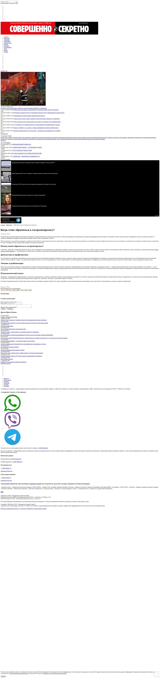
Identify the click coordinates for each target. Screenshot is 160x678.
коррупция (75, 139)
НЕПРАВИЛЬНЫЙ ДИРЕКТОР (21, 144)
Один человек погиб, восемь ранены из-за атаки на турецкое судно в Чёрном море (37, 121)
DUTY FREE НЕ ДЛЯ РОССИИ (22, 150)
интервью (102, 139)
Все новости (4, 133)
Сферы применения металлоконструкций (12, 350)
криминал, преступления (58, 139)
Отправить (10, 309)
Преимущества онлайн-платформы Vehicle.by (13, 362)
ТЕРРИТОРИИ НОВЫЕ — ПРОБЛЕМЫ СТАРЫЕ (27, 147)
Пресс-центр (7, 380)
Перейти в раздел (6, 363)
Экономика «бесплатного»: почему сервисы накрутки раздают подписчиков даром (24, 323)
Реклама (6, 381)
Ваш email (3, 303)
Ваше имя (3, 302)
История (6, 386)
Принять (3, 676)
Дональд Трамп (81, 137)
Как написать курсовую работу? (10, 347)
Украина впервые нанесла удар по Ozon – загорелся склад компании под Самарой (37, 130)
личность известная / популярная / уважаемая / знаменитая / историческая (129, 137)
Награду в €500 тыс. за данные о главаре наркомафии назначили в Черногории (36, 127)
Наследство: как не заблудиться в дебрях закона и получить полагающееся (22, 353)
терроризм (153, 137)
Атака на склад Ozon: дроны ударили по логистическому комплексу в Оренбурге (24, 108)
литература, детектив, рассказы (10, 139)
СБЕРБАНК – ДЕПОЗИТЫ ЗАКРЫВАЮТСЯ (26, 156)
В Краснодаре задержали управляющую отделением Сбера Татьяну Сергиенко (36, 109)
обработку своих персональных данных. (55, 673)
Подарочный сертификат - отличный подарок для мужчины (18, 341)
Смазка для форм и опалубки (9, 317)
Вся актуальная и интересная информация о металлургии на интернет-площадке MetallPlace (27, 335)
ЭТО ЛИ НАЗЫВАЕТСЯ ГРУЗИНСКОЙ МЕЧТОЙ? (26, 153)
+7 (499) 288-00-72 (17, 461)
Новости (6, 378)
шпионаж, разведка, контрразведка (57, 137)
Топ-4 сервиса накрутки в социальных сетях (13, 329)
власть (88, 137)
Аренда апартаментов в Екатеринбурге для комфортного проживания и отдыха (23, 344)
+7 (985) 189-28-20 (42, 448)
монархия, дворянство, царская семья (36, 137)
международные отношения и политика (30, 139)
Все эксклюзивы (5, 159)
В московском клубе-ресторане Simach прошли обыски (29, 115)
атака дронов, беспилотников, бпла (15, 137)
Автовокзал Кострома (7, 326)
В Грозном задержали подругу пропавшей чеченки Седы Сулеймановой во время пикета (39, 112)
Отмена (3, 309)
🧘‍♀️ (30, 290)
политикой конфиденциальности (18, 673)
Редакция (6, 383)
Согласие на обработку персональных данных (33, 508)
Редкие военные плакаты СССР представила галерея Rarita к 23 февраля (21, 356)
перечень (33, 484)
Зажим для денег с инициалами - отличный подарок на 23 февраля (20, 332)
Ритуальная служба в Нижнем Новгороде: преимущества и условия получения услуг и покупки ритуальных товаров (34, 338)
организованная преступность (99, 137)
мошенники (68, 139)
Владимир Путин (72, 137)
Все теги (3, 140)
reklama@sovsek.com (6, 471)
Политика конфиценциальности (10, 508)
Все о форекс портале (7, 359)
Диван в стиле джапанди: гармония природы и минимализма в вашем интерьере (24, 320)
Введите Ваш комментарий (8, 307)
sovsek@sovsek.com (15, 459)
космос (3, 137)
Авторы (6, 384)
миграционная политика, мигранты (89, 139)
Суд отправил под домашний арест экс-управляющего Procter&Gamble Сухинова (37, 124)
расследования (46, 139)
